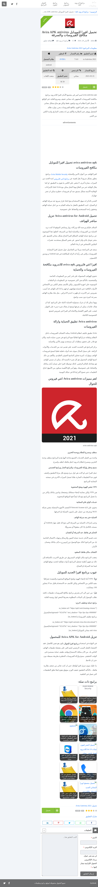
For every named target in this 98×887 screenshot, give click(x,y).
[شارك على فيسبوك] (91, 822)
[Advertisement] (69, 142)
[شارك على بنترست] (58, 822)
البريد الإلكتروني (90, 847)
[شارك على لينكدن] (47, 822)
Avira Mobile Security (59, 174)
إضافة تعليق (47, 41)
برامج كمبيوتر (66, 4)
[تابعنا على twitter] (12, 4)
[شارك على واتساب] (80, 822)
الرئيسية (93, 12)
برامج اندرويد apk (80, 4)
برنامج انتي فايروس (61, 179)
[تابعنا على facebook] (16, 4)
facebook (93, 883)
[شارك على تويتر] (69, 822)
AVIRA (62, 59)
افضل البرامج (43, 4)
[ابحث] (4, 4)
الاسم (94, 838)
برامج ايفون (55, 4)
